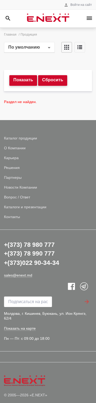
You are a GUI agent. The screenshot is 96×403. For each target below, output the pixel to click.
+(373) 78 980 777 (29, 244)
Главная (10, 34)
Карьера (11, 158)
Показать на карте (20, 328)
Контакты (12, 217)
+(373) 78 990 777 (29, 253)
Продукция (29, 34)
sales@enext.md (18, 275)
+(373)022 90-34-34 (31, 262)
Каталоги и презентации (25, 207)
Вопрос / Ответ (17, 197)
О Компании (15, 148)
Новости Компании (20, 187)
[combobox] (29, 47)
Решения (12, 168)
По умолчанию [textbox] (24, 47)
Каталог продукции (20, 138)
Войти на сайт (81, 5)
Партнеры (13, 177)
